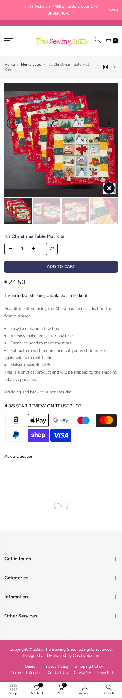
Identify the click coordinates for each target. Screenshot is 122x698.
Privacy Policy (56, 666)
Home (9, 64)
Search (31, 666)
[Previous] (13, 123)
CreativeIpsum (86, 655)
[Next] (109, 123)
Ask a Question (18, 456)
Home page (31, 64)
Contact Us (57, 672)
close (11, 9)
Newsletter (107, 672)
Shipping (37, 295)
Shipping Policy (89, 666)
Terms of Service (26, 672)
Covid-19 (82, 672)
